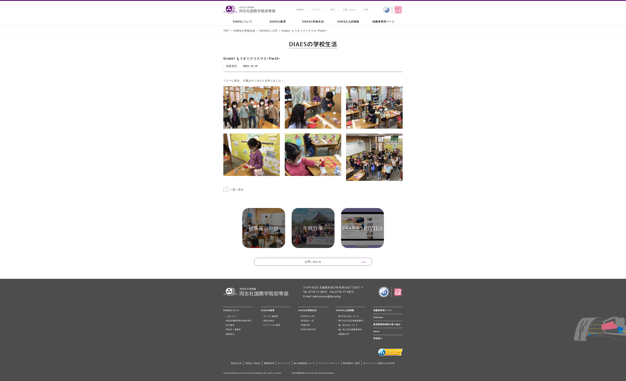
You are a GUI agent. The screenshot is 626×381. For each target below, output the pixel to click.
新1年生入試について (349, 316)
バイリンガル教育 (272, 325)
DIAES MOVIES (308, 329)
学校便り (377, 338)
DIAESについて (242, 21)
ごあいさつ (231, 316)
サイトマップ (284, 363)
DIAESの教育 (278, 21)
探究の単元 (269, 321)
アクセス (316, 9)
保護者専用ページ (383, 21)
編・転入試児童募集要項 (350, 329)
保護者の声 (344, 334)
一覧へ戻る (237, 189)
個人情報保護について (304, 363)
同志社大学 (236, 363)
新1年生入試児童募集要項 (351, 321)
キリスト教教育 (271, 316)
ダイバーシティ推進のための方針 (379, 363)
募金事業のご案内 (351, 363)
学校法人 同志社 (253, 363)
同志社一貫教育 (233, 329)
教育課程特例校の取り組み (387, 324)
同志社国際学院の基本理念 (239, 321)
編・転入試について (348, 325)
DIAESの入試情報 (348, 21)
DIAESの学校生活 (313, 21)
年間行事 (305, 325)
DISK (366, 9)
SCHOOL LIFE (308, 316)
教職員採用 (269, 363)
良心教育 (230, 325)
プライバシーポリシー (329, 363)
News (376, 331)
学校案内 (300, 9)
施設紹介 (230, 334)
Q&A (332, 9)
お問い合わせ (349, 9)
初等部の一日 (307, 321)
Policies (378, 317)
